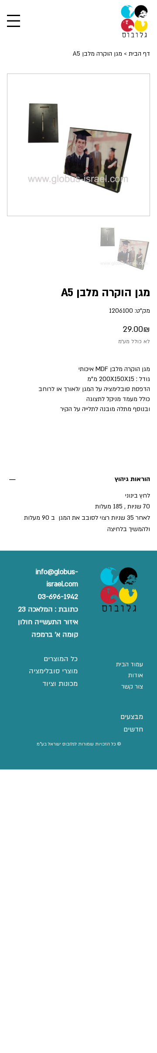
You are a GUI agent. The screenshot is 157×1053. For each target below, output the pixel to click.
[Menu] (13, 20)
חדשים (133, 729)
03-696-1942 (58, 597)
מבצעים (131, 717)
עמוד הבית (129, 664)
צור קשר (132, 686)
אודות (135, 675)
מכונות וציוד (60, 684)
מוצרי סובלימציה (53, 671)
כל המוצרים (61, 659)
